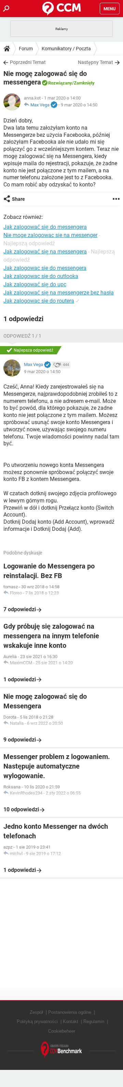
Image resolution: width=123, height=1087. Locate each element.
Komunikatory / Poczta (66, 48)
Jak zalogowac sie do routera (38, 301)
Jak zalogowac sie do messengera (44, 268)
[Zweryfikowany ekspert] (54, 105)
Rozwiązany (60, 83)
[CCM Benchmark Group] (61, 1050)
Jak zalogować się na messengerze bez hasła (58, 292)
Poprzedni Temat (28, 62)
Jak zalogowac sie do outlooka (40, 276)
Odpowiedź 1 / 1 (22, 336)
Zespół (36, 1012)
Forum (26, 48)
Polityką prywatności (37, 1021)
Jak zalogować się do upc (34, 284)
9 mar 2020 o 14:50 (79, 104)
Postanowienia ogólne (69, 1012)
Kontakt (70, 1021)
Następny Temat (95, 62)
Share (18, 199)
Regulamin (93, 1021)
